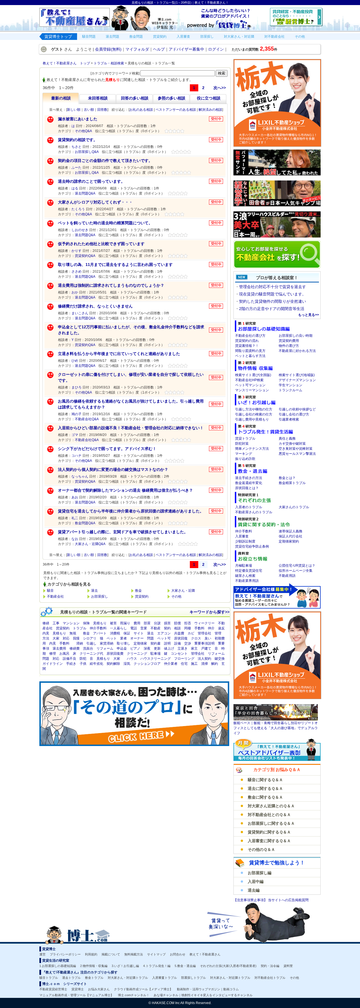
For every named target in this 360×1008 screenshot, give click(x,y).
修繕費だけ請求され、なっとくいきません (95, 306)
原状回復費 (115, 654)
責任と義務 (287, 438)
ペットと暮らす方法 (250, 356)
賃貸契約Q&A (85, 256)
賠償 (177, 623)
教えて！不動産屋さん (205, 954)
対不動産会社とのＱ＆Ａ (269, 814)
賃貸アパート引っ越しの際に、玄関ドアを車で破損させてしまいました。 (123, 532)
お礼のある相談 (141, 110)
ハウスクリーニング (155, 659)
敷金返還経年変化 (248, 483)
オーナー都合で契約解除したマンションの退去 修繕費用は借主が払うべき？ (125, 490)
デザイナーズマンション (297, 380)
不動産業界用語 (247, 581)
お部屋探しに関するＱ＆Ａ (271, 823)
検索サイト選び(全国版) (253, 375)
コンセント (179, 654)
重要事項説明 (204, 643)
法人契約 (204, 659)
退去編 (254, 890)
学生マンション (290, 385)
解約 (214, 664)
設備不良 (69, 659)
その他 (176, 596)
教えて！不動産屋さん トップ (66, 63)
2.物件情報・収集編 (93, 966)
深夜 (147, 648)
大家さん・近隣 (183, 591)
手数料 (199, 628)
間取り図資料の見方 (250, 351)
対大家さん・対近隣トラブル (128, 977)
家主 (194, 648)
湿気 (126, 664)
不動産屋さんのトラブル (253, 512)
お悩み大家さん (99, 989)
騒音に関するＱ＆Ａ (265, 780)
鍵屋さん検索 (245, 576)
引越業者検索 (289, 419)
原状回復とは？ (247, 488)
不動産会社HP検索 (249, 380)
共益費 (179, 633)
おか (74, 292)
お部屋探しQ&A (86, 152)
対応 (66, 638)
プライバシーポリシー (65, 954)
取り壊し (123, 643)
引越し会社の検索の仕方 (253, 414)
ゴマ (74, 435)
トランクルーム (290, 390)
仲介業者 (170, 664)
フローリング (184, 659)
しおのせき (79, 230)
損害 (167, 623)
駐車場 (155, 654)
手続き (71, 664)
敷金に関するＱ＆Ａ (265, 797)
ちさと (76, 147)
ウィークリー (204, 623)
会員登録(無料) (108, 49)
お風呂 (64, 654)
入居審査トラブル (164, 977)
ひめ (74, 361)
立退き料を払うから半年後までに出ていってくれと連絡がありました (119, 353)
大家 (56, 638)
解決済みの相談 (210, 110)
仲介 (211, 628)
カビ (191, 633)
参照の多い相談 (171, 98)
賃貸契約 (141, 596)
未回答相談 (98, 98)
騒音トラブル (48, 977)
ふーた (76, 167)
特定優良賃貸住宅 (248, 571)
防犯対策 (242, 444)
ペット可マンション (250, 385)
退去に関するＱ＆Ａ (265, 788)
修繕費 (74, 648)
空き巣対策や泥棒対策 (295, 449)
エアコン (164, 633)
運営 (42, 954)
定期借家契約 (289, 541)
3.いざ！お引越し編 (125, 966)
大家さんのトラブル (294, 507)
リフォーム (104, 648)
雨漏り (125, 623)
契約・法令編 (270, 966)
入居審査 (242, 536)
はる (74, 188)
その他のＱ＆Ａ (261, 849)
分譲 (157, 623)
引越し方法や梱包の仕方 (253, 409)
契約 (167, 628)
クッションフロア (147, 664)
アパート (100, 633)
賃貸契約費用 (289, 341)
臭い (207, 638)
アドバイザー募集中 (186, 49)
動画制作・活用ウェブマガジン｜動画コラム (208, 989)
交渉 (187, 643)
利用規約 (91, 954)
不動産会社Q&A (86, 419)
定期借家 (140, 643)
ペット (112, 638)
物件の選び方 (289, 346)
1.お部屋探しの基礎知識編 (57, 966)
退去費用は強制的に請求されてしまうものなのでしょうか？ (111, 285)
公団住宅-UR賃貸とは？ (297, 566)
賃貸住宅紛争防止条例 (252, 546)
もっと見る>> (308, 315)
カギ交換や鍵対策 (292, 444)
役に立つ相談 (208, 98)
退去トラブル (71, 977)
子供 (83, 664)
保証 (126, 633)
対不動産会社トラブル (270, 977)
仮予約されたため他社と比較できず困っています (101, 243)
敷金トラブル (94, 977)
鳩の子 (76, 414)
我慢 (76, 638)
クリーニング (137, 654)
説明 (167, 643)
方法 (45, 638)
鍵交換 (220, 659)
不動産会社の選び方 (250, 336)
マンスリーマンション (252, 390)
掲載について (111, 954)
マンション (71, 623)
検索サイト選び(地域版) (297, 375)
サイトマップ (156, 954)
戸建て (206, 648)
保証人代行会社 (290, 536)
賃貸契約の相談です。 (77, 139)
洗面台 (88, 648)
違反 (221, 628)
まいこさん (79, 313)
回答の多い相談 (134, 98)
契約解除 (113, 664)
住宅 (184, 664)
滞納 (79, 643)
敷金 (138, 591)
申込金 (122, 648)
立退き (182, 648)
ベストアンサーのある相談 (176, 110)
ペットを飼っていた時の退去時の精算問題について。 (105, 223)
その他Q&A (83, 131)
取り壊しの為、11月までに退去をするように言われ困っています (115, 264)
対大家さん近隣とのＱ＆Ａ (271, 806)
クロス (196, 638)
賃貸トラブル (245, 438)
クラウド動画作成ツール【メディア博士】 (143, 989)
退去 (94, 591)
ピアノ (135, 648)
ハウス (132, 659)
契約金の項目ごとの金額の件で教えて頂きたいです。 (105, 160)
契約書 (155, 643)
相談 (177, 628)
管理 (218, 633)
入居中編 (256, 881)
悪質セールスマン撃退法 (297, 454)
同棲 (187, 628)
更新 (157, 648)
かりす (76, 251)
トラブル (79, 628)
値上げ (169, 648)
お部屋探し (99, 596)
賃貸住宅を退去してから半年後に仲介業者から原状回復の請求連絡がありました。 (131, 511)
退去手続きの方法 (248, 478)
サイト (139, 633)
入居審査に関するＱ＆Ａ (269, 841)
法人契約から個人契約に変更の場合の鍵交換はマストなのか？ (113, 469)
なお (74, 539)
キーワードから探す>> (210, 612)
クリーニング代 (91, 654)
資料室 (288, 966)
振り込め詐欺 (245, 459)
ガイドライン (52, 664)
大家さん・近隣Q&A (90, 544)
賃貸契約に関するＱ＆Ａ (269, 832)
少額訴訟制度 (245, 541)
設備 (177, 643)
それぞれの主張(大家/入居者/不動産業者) (228, 966)
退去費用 (59, 648)
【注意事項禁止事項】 (250, 900)
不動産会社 (55, 596)
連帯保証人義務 (290, 531)
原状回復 (181, 638)
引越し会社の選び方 (294, 414)
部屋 (147, 623)
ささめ (76, 272)
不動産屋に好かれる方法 (297, 351)
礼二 (74, 518)
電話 (133, 628)
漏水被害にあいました (77, 119)
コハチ (76, 456)
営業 (143, 628)
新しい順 (73, 110)
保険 (86, 623)
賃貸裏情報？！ (247, 346)
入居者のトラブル (248, 507)
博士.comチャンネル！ (133, 995)
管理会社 (204, 633)
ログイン (216, 49)
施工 (194, 664)
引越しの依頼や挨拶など (297, 409)
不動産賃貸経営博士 (53, 989)
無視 (72, 633)
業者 (123, 638)
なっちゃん (79, 476)
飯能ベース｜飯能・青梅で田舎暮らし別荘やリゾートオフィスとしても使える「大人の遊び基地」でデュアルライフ (275, 728)
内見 (45, 633)
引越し (91, 643)
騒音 (50, 591)
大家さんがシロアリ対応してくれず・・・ (95, 202)
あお (74, 497)
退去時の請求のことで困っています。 (91, 181)
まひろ (76, 387)
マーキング (243, 454)
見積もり (100, 623)
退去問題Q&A (85, 193)
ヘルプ (159, 49)
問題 (150, 638)
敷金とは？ (287, 478)
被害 (113, 623)
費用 (137, 623)
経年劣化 (96, 664)
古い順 (89, 110)
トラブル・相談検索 (109, 63)
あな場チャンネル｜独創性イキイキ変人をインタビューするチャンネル (203, 995)
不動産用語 (287, 576)
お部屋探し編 (259, 873)
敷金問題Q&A (85, 523)
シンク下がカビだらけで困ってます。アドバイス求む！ (107, 448)
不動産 (155, 628)
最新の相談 (61, 98)
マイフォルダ (137, 49)
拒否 (187, 623)
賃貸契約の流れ (247, 341)
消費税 (115, 633)
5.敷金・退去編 (185, 966)
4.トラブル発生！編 (156, 966)
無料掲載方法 (133, 954)
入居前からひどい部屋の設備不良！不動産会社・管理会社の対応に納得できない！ (131, 428)
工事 (56, 623)
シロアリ (89, 638)
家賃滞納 (106, 643)
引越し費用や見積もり (252, 419)
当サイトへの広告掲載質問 (288, 900)
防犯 (83, 659)
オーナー (137, 638)
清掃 (204, 664)
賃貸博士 (77, 989)
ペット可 (164, 638)
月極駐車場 (243, 566)
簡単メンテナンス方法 (252, 449)
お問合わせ (177, 954)
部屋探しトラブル (193, 977)
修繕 (45, 623)
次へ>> (219, 87)
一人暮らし (118, 628)
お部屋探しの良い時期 (295, 336)
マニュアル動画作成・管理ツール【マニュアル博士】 (76, 995)
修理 (52, 654)
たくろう (78, 209)
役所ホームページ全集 (295, 571)
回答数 (102, 110)
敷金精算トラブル (292, 483)
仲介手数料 (98, 628)
